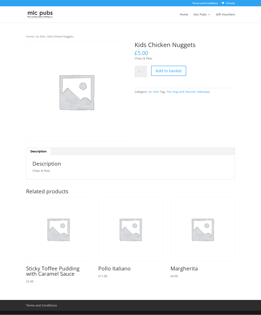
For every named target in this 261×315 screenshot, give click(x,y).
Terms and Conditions (205, 3)
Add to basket (169, 70)
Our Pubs (200, 14)
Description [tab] (38, 151)
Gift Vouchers (225, 14)
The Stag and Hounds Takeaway (188, 92)
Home (184, 14)
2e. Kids (40, 36)
